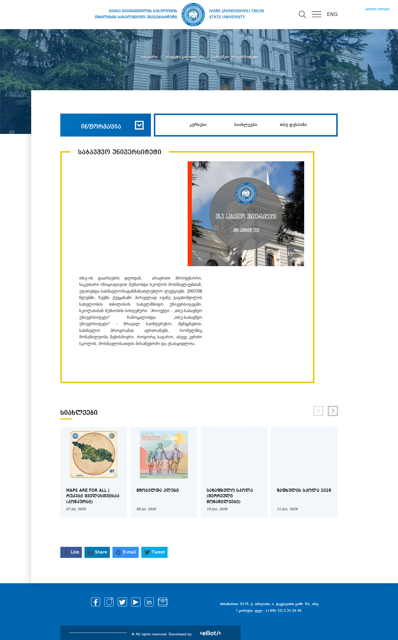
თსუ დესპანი (293, 125)
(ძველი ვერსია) (377, 9)
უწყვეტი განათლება (185, 57)
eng (332, 14)
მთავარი (149, 57)
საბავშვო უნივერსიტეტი (234, 57)
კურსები (198, 125)
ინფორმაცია (101, 127)
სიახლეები (245, 125)
